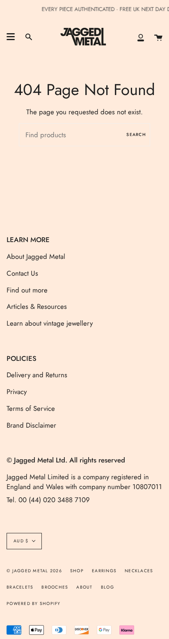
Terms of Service (31, 408)
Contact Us (22, 273)
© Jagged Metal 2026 (34, 571)
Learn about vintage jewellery (50, 323)
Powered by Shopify (34, 603)
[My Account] (140, 36)
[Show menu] (11, 37)
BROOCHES (54, 587)
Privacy (17, 392)
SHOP (77, 571)
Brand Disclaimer (31, 425)
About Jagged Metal (36, 256)
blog (107, 587)
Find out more (27, 290)
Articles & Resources (37, 306)
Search (136, 134)
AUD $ (21, 541)
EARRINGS (104, 571)
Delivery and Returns (37, 375)
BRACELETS (20, 587)
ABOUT (84, 587)
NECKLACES (139, 571)
